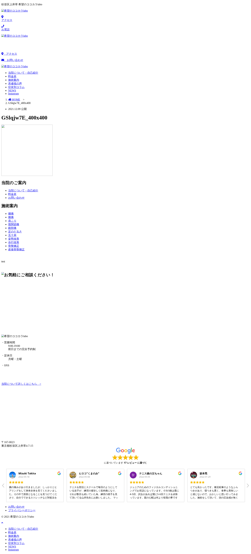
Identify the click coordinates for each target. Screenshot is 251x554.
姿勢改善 (13, 238)
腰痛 (11, 213)
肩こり (12, 220)
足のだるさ (15, 231)
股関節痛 (13, 224)
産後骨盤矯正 (16, 249)
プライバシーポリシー (22, 510)
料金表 (12, 194)
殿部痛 (12, 227)
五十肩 (12, 235)
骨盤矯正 (13, 245)
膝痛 (11, 217)
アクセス (10, 53)
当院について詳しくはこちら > (21, 383)
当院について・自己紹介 (23, 190)
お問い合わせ (13, 60)
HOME (15, 99)
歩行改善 (13, 242)
